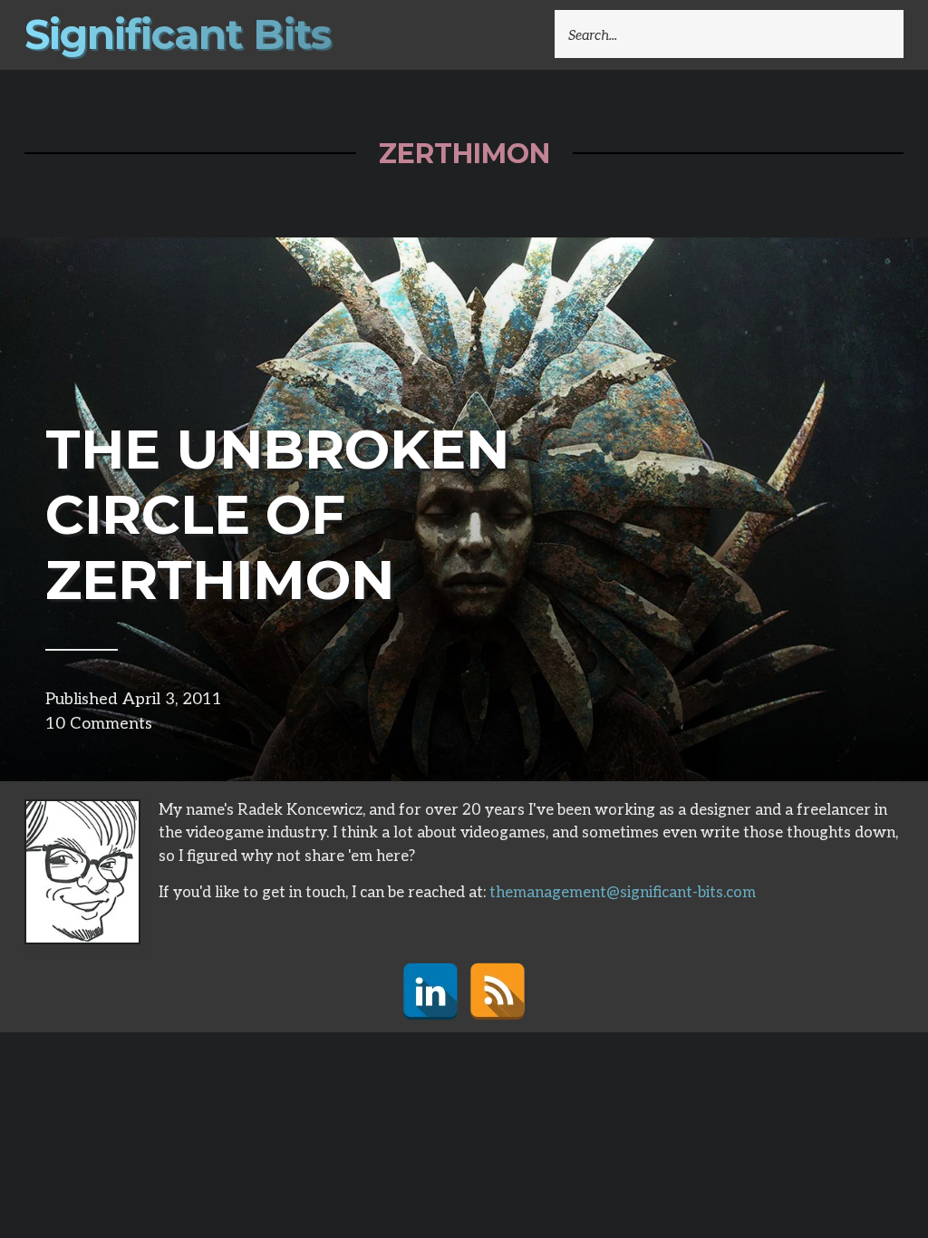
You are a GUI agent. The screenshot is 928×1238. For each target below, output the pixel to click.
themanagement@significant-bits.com (622, 893)
